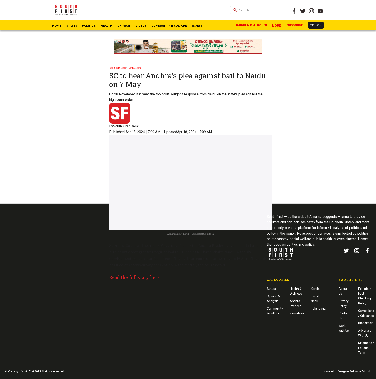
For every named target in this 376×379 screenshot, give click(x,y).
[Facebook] (367, 250)
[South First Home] (66, 10)
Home (56, 25)
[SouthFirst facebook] (294, 11)
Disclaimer (365, 323)
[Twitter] (302, 11)
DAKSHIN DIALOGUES (251, 25)
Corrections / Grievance (366, 313)
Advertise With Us (364, 333)
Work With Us (344, 328)
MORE (276, 25)
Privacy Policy (344, 303)
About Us (343, 291)
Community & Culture (169, 25)
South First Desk (126, 126)
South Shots (135, 67)
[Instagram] (311, 11)
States (71, 25)
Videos (141, 25)
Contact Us (344, 316)
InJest (197, 25)
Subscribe (294, 25)
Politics (89, 25)
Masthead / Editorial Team (366, 347)
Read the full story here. (135, 277)
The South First (117, 67)
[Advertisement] (188, 315)
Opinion (124, 25)
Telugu (316, 25)
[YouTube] (320, 11)
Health (106, 25)
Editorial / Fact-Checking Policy (364, 296)
